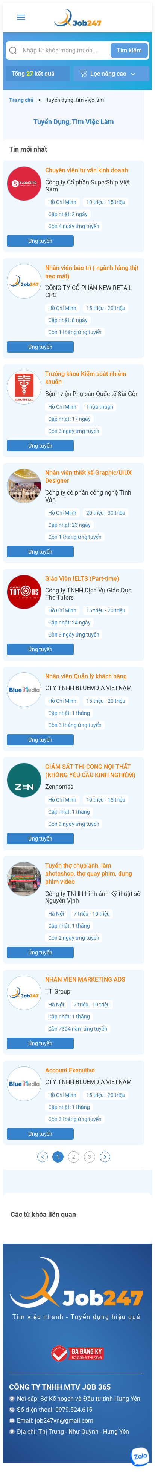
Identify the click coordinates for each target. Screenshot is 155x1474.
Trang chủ (21, 100)
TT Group (57, 991)
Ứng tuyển (40, 241)
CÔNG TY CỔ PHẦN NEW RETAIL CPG (88, 292)
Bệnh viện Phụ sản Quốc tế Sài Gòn (92, 394)
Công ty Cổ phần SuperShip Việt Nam (87, 186)
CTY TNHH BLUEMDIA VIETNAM (88, 688)
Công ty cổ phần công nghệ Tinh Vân (88, 496)
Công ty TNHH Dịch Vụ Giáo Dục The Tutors (88, 594)
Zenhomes (59, 787)
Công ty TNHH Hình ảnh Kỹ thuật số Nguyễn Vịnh (92, 898)
